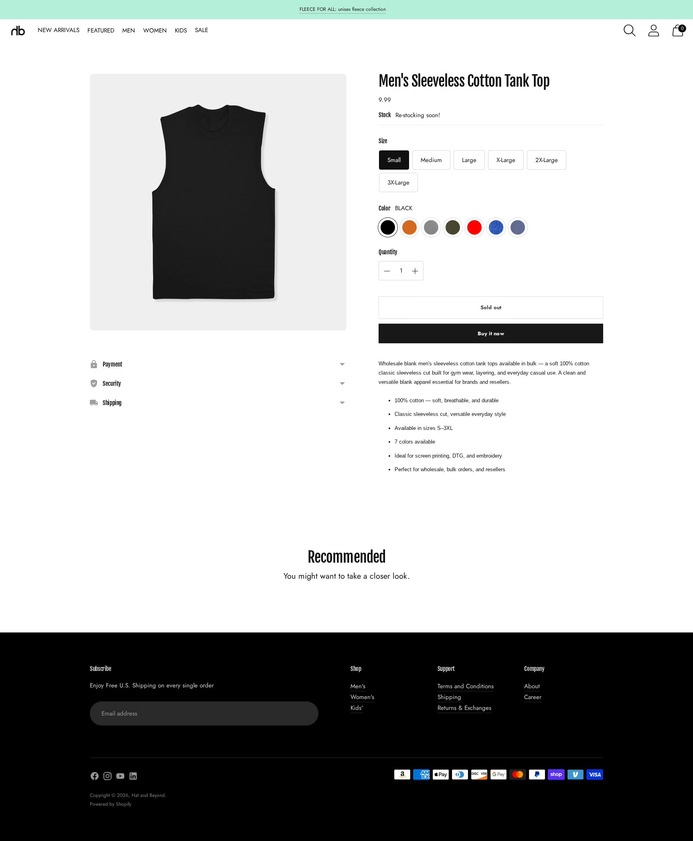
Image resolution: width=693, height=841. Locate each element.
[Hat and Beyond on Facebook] (94, 777)
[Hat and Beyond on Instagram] (107, 777)
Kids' (357, 707)
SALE (201, 30)
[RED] (474, 227)
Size (383, 141)
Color (384, 208)
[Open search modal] (629, 30)
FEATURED (100, 30)
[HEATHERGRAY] (431, 227)
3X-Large (398, 182)
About (532, 686)
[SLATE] (517, 227)
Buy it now (491, 333)
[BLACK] (387, 227)
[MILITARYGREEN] (452, 227)
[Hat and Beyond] (18, 30)
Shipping (449, 697)
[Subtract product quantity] (415, 271)
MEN (128, 30)
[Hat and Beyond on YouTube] (120, 777)
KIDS (181, 30)
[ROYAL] (496, 227)
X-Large (505, 160)
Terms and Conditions (466, 686)
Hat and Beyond (148, 795)
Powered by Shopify (110, 804)
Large (469, 160)
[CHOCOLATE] (409, 227)
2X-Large (546, 160)
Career (532, 697)
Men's (358, 686)
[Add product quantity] (387, 271)
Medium (431, 160)
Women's (362, 697)
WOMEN (155, 30)
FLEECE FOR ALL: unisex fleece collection (343, 9)
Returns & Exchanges (464, 707)
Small (394, 160)
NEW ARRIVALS (58, 30)
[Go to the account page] (653, 30)
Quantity (388, 252)
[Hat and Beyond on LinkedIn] (133, 777)
